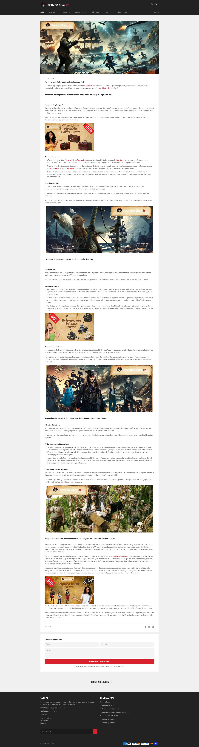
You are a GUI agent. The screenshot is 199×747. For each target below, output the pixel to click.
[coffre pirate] (69, 150)
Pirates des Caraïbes (109, 88)
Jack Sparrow (90, 85)
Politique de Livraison (107, 705)
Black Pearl (120, 160)
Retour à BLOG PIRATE (100, 682)
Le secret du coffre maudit (75, 160)
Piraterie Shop (49, 744)
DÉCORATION (65, 12)
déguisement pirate (120, 556)
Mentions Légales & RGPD (109, 716)
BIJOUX (109, 12)
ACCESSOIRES (122, 12)
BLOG (42, 12)
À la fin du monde (68, 168)
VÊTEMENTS (96, 12)
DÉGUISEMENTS (81, 12)
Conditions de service (107, 719)
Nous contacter (105, 702)
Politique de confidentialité (109, 709)
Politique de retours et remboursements (114, 712)
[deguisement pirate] (69, 603)
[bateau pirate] (69, 340)
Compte (156, 12)
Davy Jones (53, 168)
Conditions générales (107, 722)
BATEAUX (52, 12)
